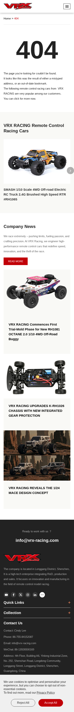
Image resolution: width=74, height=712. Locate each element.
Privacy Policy (46, 692)
